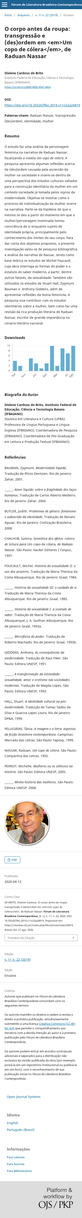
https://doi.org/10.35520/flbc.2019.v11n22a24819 (42, 105)
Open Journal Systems (24, 1097)
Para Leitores (16, 1157)
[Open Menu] (4, 4)
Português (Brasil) (20, 1130)
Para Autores (15, 1164)
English (12, 1123)
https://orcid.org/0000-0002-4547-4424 (28, 87)
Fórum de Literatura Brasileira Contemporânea (46, 5)
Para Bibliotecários (19, 1171)
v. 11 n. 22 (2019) (46, 15)
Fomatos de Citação (21, 938)
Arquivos (24, 15)
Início (8, 15)
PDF (14, 860)
